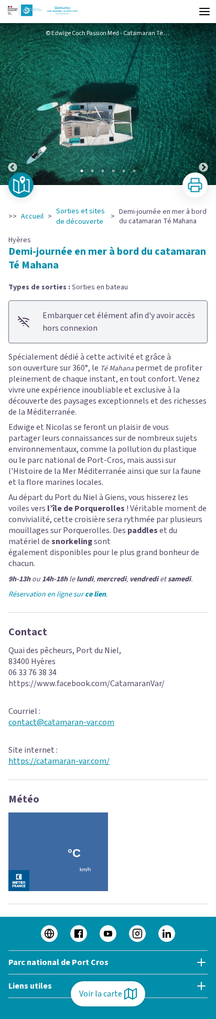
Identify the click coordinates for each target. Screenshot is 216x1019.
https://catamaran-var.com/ (59, 761)
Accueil (32, 216)
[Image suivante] (203, 104)
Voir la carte (100, 994)
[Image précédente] (12, 104)
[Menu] (204, 11)
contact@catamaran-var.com (61, 722)
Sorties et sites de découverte (80, 216)
